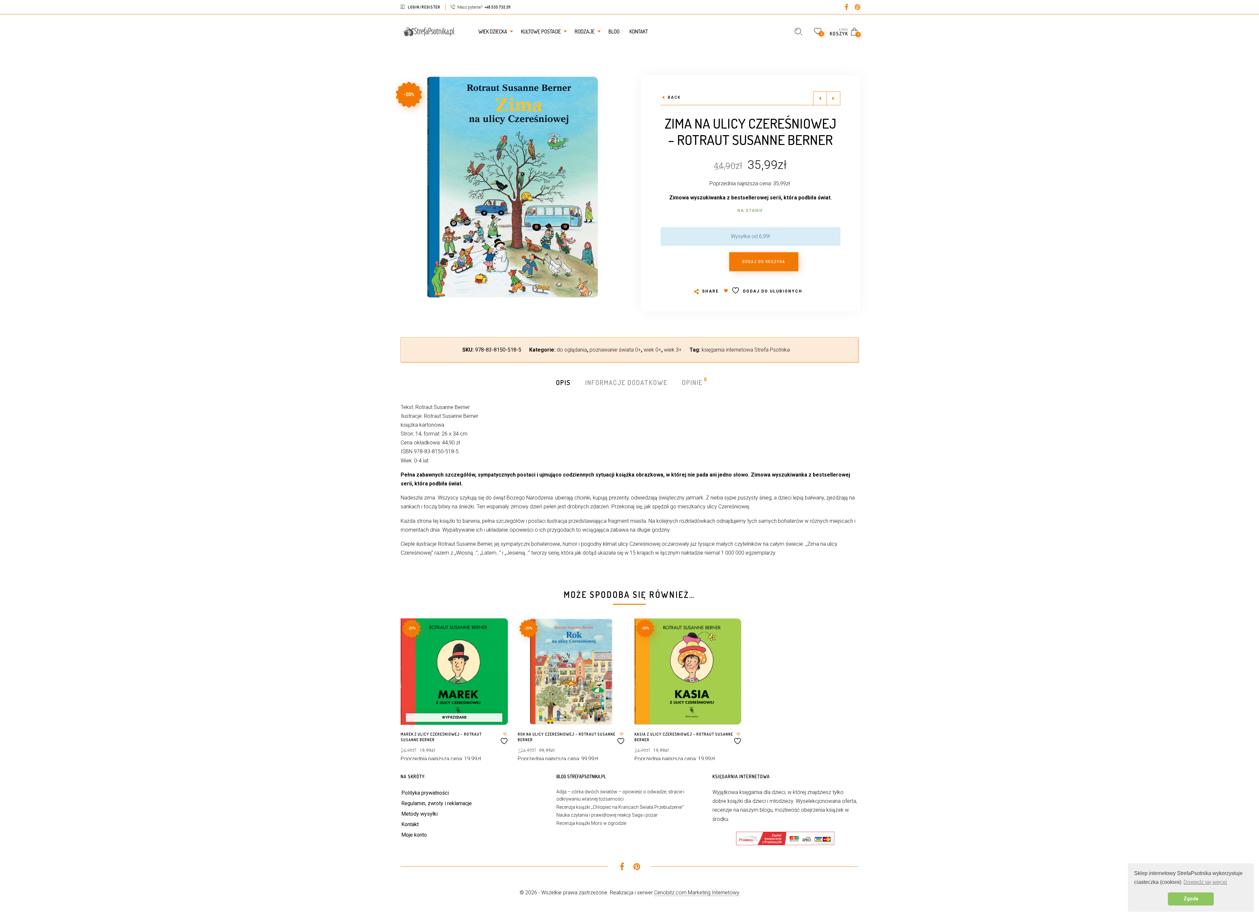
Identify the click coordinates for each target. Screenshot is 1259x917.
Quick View (496, 632)
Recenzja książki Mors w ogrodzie (591, 823)
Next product (833, 98)
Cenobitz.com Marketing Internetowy (696, 892)
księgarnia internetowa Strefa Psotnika (746, 350)
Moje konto (414, 835)
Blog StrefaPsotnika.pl (581, 776)
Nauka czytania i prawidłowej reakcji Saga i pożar (607, 815)
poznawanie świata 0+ (615, 350)
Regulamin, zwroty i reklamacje (436, 803)
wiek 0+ (652, 350)
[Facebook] (846, 8)
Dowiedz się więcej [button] (1205, 882)
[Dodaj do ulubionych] (505, 738)
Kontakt (410, 824)
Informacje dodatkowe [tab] (626, 382)
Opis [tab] (563, 382)
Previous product (820, 98)
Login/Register (424, 7)
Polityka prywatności (425, 793)
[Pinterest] (857, 8)
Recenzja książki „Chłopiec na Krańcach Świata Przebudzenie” (620, 807)
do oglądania (572, 350)
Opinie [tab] (692, 382)
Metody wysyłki (419, 814)
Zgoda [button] (1191, 899)
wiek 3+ (673, 350)
